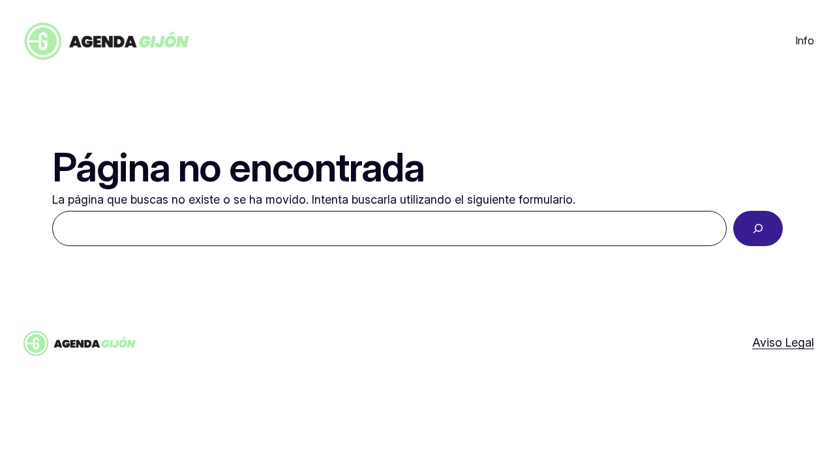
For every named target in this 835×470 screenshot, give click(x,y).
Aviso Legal (783, 342)
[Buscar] (758, 228)
